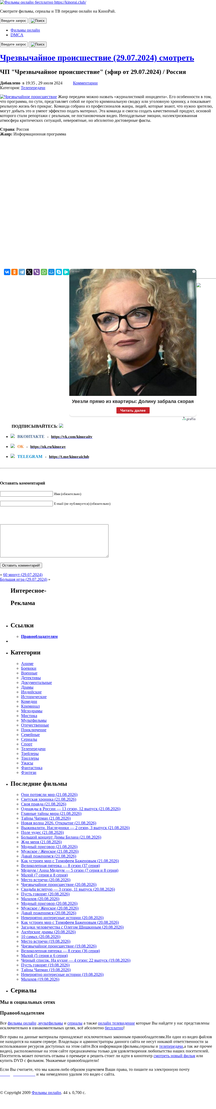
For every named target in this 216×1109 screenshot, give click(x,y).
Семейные (30, 734)
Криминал (30, 706)
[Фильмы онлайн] (43, 2)
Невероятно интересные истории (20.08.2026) (62, 917)
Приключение (33, 730)
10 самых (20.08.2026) (40, 936)
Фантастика (31, 767)
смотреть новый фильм (174, 1055)
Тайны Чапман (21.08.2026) (46, 818)
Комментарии (85, 83)
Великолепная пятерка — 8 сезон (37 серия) (60, 865)
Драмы (27, 687)
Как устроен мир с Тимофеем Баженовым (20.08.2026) (70, 922)
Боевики (28, 668)
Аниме (27, 663)
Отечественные (35, 725)
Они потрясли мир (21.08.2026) (49, 794)
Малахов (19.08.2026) (40, 979)
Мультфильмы (34, 720)
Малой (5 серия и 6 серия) (44, 955)
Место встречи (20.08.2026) (45, 880)
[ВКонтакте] (7, 272)
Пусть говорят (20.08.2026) (45, 894)
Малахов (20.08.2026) (40, 898)
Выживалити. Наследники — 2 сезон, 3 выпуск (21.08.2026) (75, 827)
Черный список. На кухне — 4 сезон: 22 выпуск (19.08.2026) (75, 960)
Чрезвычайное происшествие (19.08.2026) (58, 946)
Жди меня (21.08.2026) (41, 842)
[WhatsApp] (44, 272)
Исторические (34, 696)
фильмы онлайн (22, 1023)
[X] (29, 272)
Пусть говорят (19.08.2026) (45, 965)
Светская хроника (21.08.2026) (48, 799)
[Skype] (59, 272)
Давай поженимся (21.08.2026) (48, 856)
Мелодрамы (31, 711)
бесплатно (114, 1028)
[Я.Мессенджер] (66, 272)
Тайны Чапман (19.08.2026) (46, 969)
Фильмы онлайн (25, 30)
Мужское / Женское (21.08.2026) (49, 851)
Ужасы (27, 763)
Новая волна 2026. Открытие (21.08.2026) (58, 823)
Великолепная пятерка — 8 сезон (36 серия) (60, 951)
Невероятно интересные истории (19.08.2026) (62, 974)
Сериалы (29, 739)
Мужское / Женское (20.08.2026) (49, 908)
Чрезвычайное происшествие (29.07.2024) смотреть (97, 57)
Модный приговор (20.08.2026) (49, 903)
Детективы (31, 678)
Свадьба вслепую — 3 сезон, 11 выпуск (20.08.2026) (68, 889)
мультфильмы (50, 1023)
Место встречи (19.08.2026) (45, 941)
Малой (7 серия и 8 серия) (44, 875)
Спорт (26, 744)
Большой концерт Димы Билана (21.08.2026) (61, 837)
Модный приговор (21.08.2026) (49, 846)
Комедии (29, 701)
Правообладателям (39, 636)
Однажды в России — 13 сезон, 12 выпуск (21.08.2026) (70, 808)
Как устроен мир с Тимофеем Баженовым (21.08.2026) (70, 861)
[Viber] (36, 272)
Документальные (36, 682)
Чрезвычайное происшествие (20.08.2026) (58, 884)
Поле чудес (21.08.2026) (42, 832)
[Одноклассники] (14, 272)
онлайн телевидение (116, 1023)
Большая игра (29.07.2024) (23, 579)
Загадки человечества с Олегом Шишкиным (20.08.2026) (72, 927)
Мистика (29, 715)
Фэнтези (28, 772)
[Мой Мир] (51, 272)
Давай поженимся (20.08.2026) (48, 913)
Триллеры (30, 758)
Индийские (31, 692)
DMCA (17, 35)
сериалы (74, 1023)
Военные (29, 673)
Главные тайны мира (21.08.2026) (51, 813)
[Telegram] (22, 272)
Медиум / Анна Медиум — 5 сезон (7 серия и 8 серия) (69, 870)
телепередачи (171, 1046)
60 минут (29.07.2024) (22, 574)
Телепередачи (33, 87)
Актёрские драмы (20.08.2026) (48, 932)
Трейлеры (30, 753)
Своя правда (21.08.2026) (43, 804)
